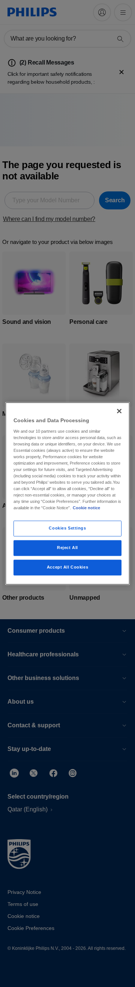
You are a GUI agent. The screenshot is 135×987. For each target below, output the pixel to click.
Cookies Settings (67, 528)
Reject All (67, 548)
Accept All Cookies (67, 567)
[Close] (119, 411)
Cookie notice (86, 508)
